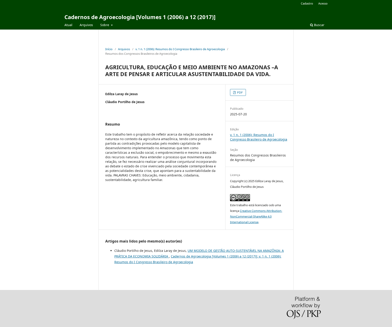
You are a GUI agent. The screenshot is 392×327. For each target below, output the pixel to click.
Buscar (318, 25)
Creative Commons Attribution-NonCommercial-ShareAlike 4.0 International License (256, 216)
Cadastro (307, 3)
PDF (239, 92)
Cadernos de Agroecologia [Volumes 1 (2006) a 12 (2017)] (140, 17)
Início (109, 49)
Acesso (323, 3)
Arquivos (86, 25)
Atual (68, 25)
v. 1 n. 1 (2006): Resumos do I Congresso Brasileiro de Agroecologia (180, 49)
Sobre (105, 25)
